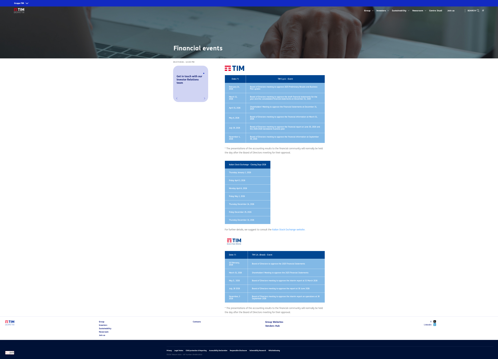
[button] (177, 98)
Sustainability (399, 10)
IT (483, 10)
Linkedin (427, 325)
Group (367, 10)
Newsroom (417, 10)
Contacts (197, 322)
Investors (381, 10)
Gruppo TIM (19, 3)
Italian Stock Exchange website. (288, 229)
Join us (102, 335)
